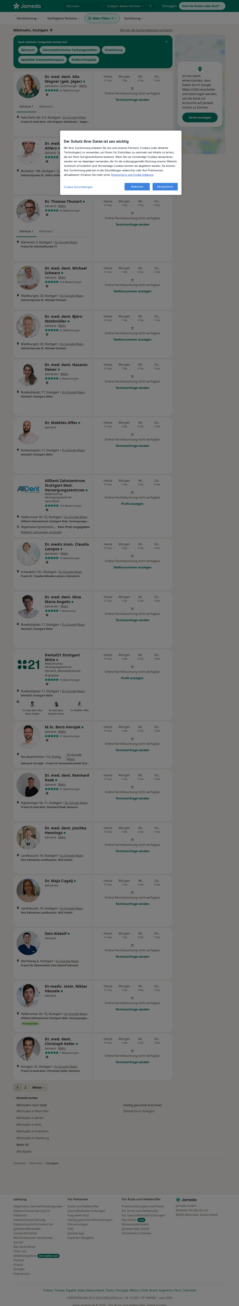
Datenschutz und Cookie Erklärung (132, 175)
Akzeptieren (165, 186)
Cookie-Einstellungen (78, 187)
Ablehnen (137, 186)
